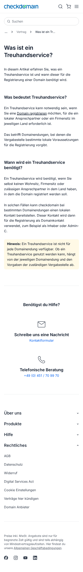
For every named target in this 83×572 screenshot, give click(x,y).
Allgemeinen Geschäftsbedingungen (37, 548)
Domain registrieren (32, 113)
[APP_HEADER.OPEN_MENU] (76, 6)
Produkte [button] (13, 423)
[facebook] (6, 558)
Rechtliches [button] (15, 445)
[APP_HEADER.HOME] (21, 6)
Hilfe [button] (8, 434)
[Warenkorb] (68, 6)
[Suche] (60, 6)
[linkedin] (35, 558)
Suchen (17, 21)
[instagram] (16, 558)
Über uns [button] (13, 413)
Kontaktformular (41, 340)
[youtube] (25, 558)
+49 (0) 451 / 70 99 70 (41, 375)
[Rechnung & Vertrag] (6, 32)
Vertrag (21, 31)
